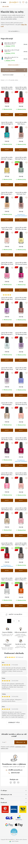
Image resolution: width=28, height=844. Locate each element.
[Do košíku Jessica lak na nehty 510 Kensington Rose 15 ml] (7, 500)
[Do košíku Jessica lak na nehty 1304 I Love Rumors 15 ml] (7, 605)
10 (18, 621)
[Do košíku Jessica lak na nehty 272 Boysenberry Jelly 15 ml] (21, 535)
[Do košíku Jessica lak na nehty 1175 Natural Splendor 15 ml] (21, 325)
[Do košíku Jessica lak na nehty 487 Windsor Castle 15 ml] (7, 465)
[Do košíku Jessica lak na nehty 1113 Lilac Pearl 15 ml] (7, 395)
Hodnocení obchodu (14, 653)
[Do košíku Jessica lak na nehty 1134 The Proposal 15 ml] (7, 360)
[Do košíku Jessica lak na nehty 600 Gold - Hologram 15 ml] (7, 184)
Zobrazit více (14, 722)
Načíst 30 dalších (15, 614)
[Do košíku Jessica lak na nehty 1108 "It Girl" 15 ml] (21, 395)
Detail (21, 219)
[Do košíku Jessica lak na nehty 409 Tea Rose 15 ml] (21, 500)
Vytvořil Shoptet (15, 841)
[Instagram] (14, 782)
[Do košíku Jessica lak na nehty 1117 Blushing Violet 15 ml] (21, 360)
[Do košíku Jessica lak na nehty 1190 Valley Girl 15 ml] (7, 290)
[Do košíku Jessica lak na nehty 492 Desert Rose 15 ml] (21, 430)
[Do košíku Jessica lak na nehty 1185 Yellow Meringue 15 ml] (21, 255)
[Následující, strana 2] (14, 621)
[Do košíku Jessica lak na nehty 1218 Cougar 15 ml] (7, 254)
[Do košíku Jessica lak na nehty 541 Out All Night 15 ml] (7, 149)
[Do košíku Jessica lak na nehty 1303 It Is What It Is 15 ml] (21, 605)
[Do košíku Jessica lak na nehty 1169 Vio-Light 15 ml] (7, 325)
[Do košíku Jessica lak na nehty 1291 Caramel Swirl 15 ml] (7, 219)
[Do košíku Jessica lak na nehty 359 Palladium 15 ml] (7, 535)
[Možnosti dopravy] (5, 809)
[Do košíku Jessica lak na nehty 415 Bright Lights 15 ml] (21, 114)
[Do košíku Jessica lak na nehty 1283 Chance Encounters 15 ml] (21, 149)
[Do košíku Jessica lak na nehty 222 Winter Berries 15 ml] (7, 114)
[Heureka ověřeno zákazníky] (14, 832)
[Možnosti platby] (9, 825)
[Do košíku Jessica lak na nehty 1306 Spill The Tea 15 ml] (21, 184)
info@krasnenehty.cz (15, 770)
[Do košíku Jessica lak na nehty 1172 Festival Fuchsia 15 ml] (21, 290)
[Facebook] (11, 782)
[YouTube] (18, 782)
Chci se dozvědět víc (13, 31)
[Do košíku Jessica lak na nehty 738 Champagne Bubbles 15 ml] (7, 430)
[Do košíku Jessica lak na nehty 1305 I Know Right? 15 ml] (21, 570)
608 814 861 (15, 773)
